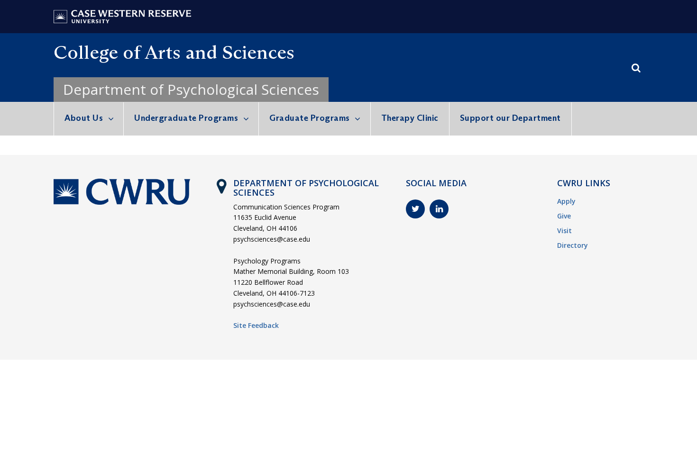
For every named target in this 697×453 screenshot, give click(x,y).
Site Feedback (256, 325)
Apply (566, 201)
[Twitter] (415, 208)
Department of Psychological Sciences (191, 89)
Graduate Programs (309, 118)
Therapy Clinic (410, 118)
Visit (564, 230)
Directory (572, 245)
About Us (83, 118)
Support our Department (510, 118)
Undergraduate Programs (186, 118)
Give (564, 215)
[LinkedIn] (439, 208)
